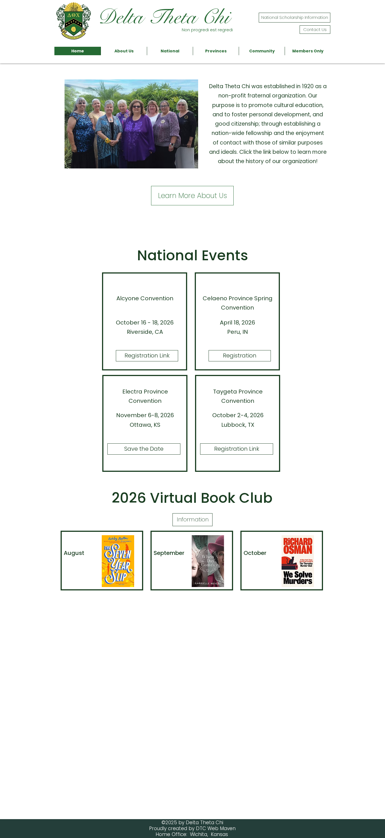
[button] (124, 51)
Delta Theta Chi (163, 17)
